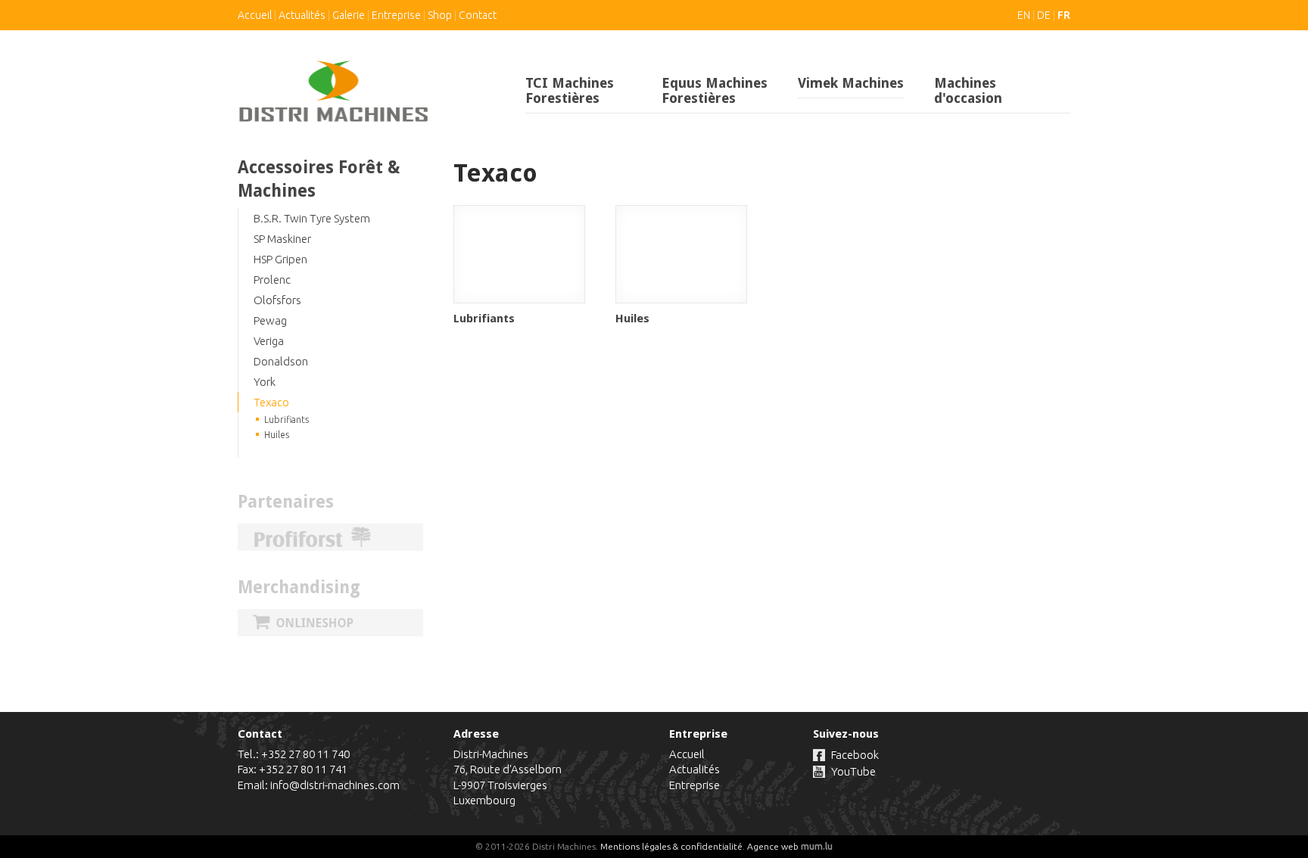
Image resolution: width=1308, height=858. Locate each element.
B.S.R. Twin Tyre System (312, 218)
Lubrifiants (286, 419)
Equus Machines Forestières (715, 90)
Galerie (348, 15)
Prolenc (272, 279)
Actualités (302, 15)
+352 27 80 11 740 (305, 754)
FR (1063, 15)
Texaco (271, 402)
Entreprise (396, 15)
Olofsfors (277, 300)
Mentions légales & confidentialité (671, 846)
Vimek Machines (851, 83)
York (265, 381)
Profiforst (330, 537)
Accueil (255, 15)
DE (1044, 15)
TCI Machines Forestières (569, 90)
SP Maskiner (282, 238)
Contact (478, 15)
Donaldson (281, 361)
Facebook (855, 754)
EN (1023, 15)
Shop (440, 15)
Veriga (269, 340)
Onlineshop (330, 622)
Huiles (276, 435)
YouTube (853, 771)
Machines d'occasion (968, 90)
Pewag (270, 320)
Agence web (773, 846)
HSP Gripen (280, 259)
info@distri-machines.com (335, 785)
